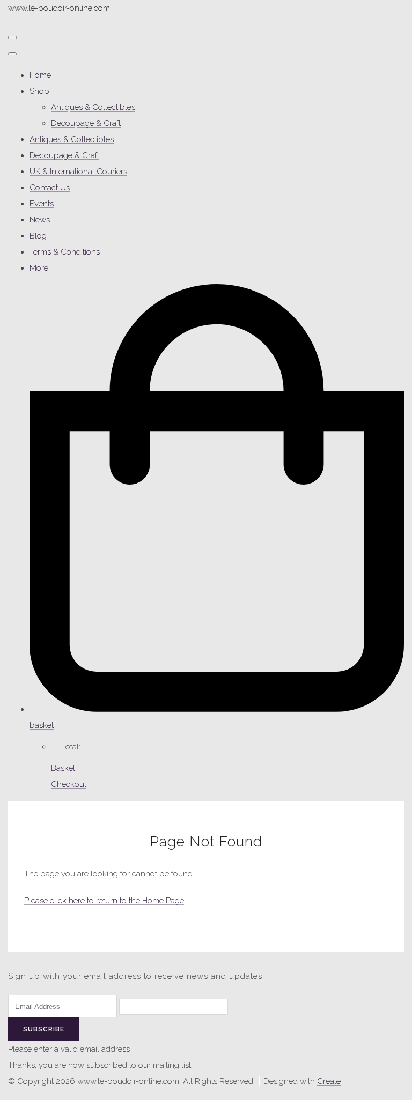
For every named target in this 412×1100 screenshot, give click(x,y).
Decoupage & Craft (86, 123)
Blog (38, 236)
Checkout (68, 784)
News (40, 220)
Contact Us (50, 187)
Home (40, 75)
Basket (63, 768)
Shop (39, 91)
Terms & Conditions (65, 252)
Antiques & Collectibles (93, 107)
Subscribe (43, 1029)
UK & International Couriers (78, 171)
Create (329, 1081)
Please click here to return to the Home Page (104, 900)
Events (42, 204)
